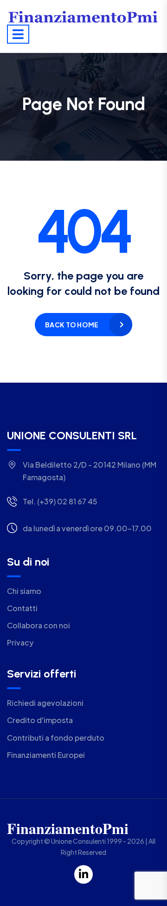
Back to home (71, 324)
